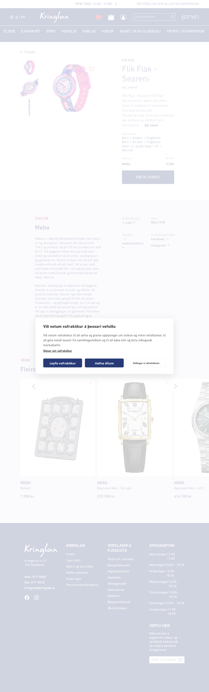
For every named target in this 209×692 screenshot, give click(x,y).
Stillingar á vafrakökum (146, 362)
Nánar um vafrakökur (57, 351)
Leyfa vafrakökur (63, 363)
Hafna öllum (104, 363)
